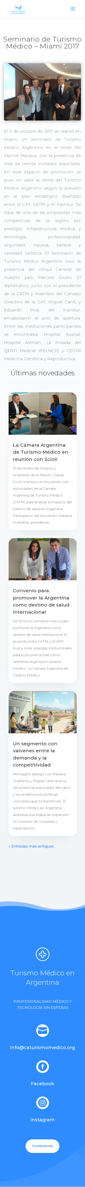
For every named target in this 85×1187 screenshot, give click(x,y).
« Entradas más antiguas (31, 846)
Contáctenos (42, 1146)
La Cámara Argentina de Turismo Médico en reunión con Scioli (40, 452)
